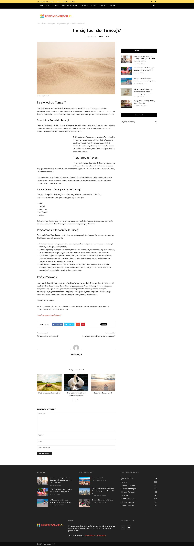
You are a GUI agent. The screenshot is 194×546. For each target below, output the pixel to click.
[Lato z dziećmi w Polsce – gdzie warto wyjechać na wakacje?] (126, 71)
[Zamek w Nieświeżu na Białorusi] (84, 503)
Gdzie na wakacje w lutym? (103, 393)
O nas (59, 1)
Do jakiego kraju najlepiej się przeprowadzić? (99, 336)
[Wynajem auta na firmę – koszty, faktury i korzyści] (126, 104)
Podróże (56, 6)
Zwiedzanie (103, 6)
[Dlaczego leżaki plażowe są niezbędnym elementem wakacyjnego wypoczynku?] (126, 92)
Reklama (65, 1)
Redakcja (76, 354)
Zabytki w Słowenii (127, 502)
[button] (154, 6)
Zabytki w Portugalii (128, 492)
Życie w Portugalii (127, 478)
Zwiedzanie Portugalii (128, 489)
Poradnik (113, 6)
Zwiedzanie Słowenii (128, 499)
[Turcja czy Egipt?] (84, 481)
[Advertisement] (116, 16)
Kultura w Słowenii (127, 505)
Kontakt (72, 1)
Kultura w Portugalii (128, 485)
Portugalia (124, 495)
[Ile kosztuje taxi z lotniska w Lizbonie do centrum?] (76, 382)
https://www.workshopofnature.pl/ (49, 315)
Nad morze (84, 6)
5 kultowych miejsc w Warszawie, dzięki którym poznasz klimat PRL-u (103, 491)
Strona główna (44, 6)
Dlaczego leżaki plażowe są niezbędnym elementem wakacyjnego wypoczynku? (143, 91)
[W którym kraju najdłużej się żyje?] (49, 382)
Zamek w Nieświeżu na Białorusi (102, 500)
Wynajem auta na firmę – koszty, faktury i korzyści (144, 102)
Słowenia (124, 482)
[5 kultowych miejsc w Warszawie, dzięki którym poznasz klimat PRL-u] (84, 491)
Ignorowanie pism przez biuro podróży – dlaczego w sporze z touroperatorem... (144, 58)
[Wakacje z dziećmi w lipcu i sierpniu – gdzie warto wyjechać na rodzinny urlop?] (126, 81)
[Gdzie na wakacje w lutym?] (103, 382)
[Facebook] (151, 1)
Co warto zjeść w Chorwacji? (48, 336)
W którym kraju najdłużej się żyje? (49, 393)
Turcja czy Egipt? (97, 478)
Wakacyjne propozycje (69, 6)
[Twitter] (155, 1)
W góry (93, 6)
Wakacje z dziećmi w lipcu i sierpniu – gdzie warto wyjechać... (145, 79)
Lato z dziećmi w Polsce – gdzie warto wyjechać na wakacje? (144, 69)
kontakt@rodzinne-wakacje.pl (95, 535)
